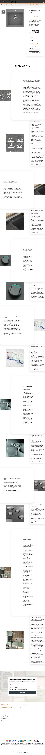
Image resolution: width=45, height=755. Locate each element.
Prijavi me (22, 692)
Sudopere (26, 4)
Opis (31, 16)
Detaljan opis (37, 16)
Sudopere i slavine (19, 4)
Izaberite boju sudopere (33, 46)
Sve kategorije (6, 4)
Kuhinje (12, 4)
